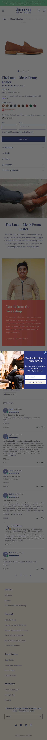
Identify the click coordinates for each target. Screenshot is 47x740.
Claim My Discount (35, 382)
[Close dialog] (45, 353)
